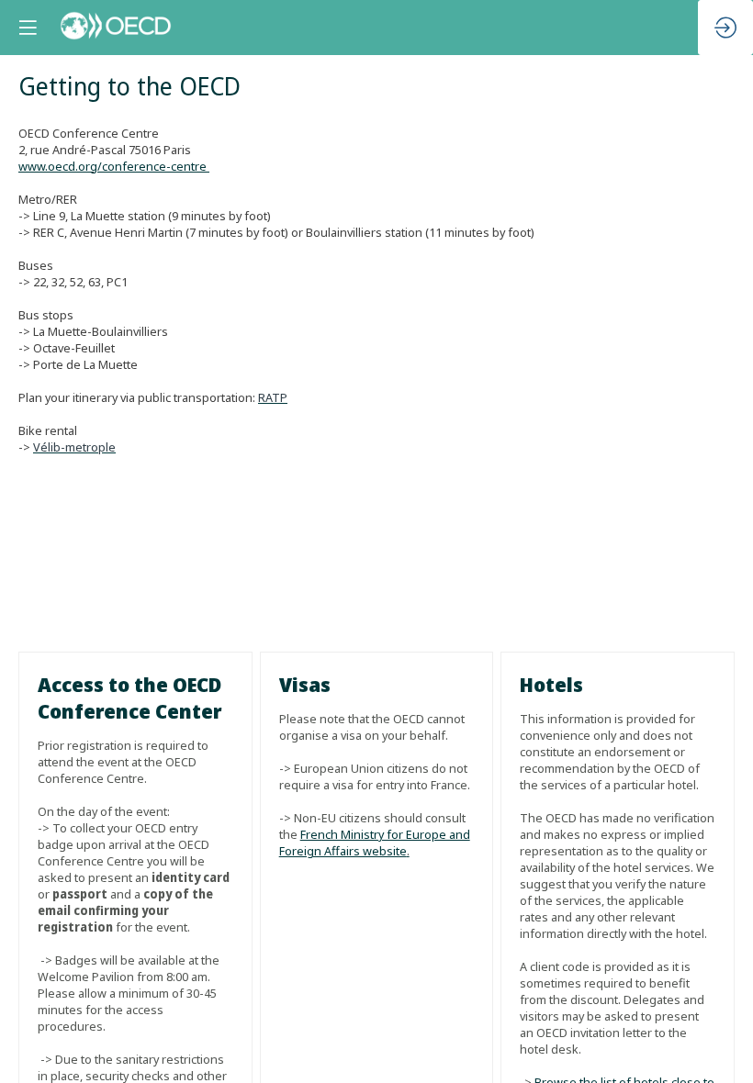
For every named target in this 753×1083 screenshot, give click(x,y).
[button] (27, 27)
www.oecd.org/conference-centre (113, 166)
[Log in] (725, 27)
